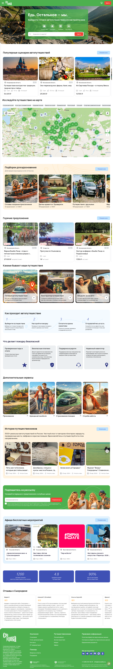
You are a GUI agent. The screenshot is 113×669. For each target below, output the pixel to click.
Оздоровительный (38, 105)
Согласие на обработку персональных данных (96, 640)
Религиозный (71, 105)
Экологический (106, 105)
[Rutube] (94, 653)
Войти (108, 3)
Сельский (79, 105)
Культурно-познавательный (23, 105)
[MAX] (98, 653)
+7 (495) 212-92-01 (87, 662)
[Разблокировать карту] (107, 113)
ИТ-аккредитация (35, 645)
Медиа (56, 642)
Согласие (42, 504)
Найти (79, 34)
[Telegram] (87, 653)
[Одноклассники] (102, 653)
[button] (97, 113)
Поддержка (33, 655)
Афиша (56, 645)
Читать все (102, 429)
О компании (33, 637)
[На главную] (8, 3)
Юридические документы (89, 642)
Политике (47, 505)
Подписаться (56, 500)
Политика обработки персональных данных (95, 637)
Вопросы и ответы (35, 653)
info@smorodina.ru (100, 662)
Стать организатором (36, 640)
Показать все (104, 53)
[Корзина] (101, 3)
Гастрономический (8, 105)
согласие (12, 503)
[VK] (83, 653)
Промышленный (61, 105)
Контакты (33, 642)
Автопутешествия (59, 640)
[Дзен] (91, 653)
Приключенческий (50, 105)
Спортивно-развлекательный (92, 105)
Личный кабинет (59, 637)
